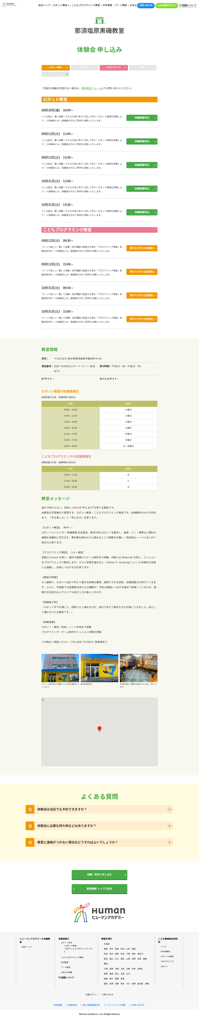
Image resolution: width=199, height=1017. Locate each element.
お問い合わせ (146, 5)
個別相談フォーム (91, 88)
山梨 (128, 959)
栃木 (111, 954)
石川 (117, 959)
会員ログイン (91, 994)
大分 (128, 983)
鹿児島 (140, 983)
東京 (134, 954)
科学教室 (107, 5)
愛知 (106, 964)
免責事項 (72, 1005)
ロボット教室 (55, 67)
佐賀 (111, 983)
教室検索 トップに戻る (99, 888)
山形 (128, 949)
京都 (117, 969)
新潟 (106, 959)
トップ (163, 946)
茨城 (106, 954)
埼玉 (122, 954)
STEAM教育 (165, 951)
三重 (106, 969)
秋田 (122, 949)
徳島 (106, 979)
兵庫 (128, 969)
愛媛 (117, 979)
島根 (111, 974)
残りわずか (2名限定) (142, 248)
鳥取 (106, 974)
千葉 (128, 954)
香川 (111, 979)
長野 (134, 959)
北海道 (106, 944)
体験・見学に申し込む (99, 874)
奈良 (134, 969)
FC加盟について (188, 5)
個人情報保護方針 (91, 1005)
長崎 (117, 983)
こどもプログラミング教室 (86, 5)
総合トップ (44, 5)
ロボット (164, 966)
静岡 (145, 959)
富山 (111, 959)
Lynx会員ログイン (167, 5)
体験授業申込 (141, 117)
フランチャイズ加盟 (116, 1005)
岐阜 (139, 959)
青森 (106, 949)
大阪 (122, 969)
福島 (134, 949)
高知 (122, 979)
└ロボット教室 (69, 946)
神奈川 (140, 954)
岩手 (111, 949)
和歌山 (140, 969)
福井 (122, 959)
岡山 (117, 974)
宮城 (117, 949)
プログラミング (113, 67)
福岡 (106, 983)
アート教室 (121, 5)
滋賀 (111, 969)
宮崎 (134, 983)
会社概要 (57, 1005)
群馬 (117, 954)
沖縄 (147, 983)
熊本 (122, 983)
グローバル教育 (167, 956)
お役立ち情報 (137, 5)
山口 (128, 974)
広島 (122, 974)
